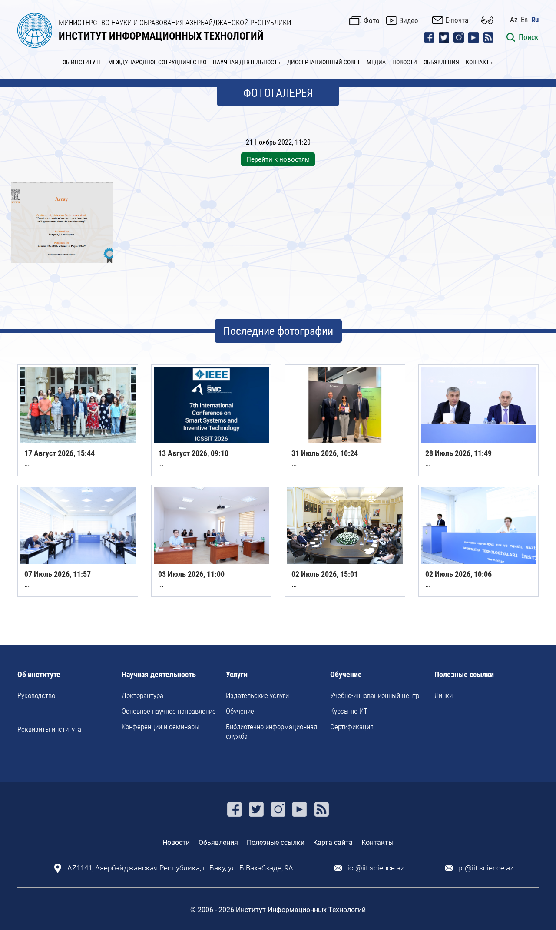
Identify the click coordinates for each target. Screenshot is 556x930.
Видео (408, 20)
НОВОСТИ (404, 62)
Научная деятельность (159, 675)
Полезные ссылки (464, 675)
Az (513, 19)
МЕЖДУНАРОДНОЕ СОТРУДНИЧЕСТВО (157, 62)
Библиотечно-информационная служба (271, 731)
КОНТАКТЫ (480, 62)
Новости (176, 842)
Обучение (240, 711)
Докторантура (142, 695)
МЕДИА (376, 62)
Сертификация (352, 726)
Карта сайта (333, 842)
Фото (372, 20)
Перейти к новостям (278, 159)
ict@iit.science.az (376, 868)
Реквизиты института (49, 729)
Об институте (38, 675)
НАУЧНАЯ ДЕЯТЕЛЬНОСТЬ (247, 62)
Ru (535, 19)
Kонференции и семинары (160, 726)
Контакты (377, 842)
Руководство (36, 695)
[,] (62, 222)
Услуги (237, 675)
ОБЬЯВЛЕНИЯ (441, 62)
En (524, 19)
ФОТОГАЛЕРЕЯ (278, 93)
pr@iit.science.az (485, 868)
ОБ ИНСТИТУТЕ (82, 62)
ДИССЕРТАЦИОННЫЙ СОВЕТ (323, 62)
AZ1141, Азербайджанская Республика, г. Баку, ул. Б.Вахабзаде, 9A (180, 868)
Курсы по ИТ (348, 711)
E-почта (456, 20)
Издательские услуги (257, 695)
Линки (443, 695)
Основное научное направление (169, 711)
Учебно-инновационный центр (374, 695)
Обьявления (218, 842)
